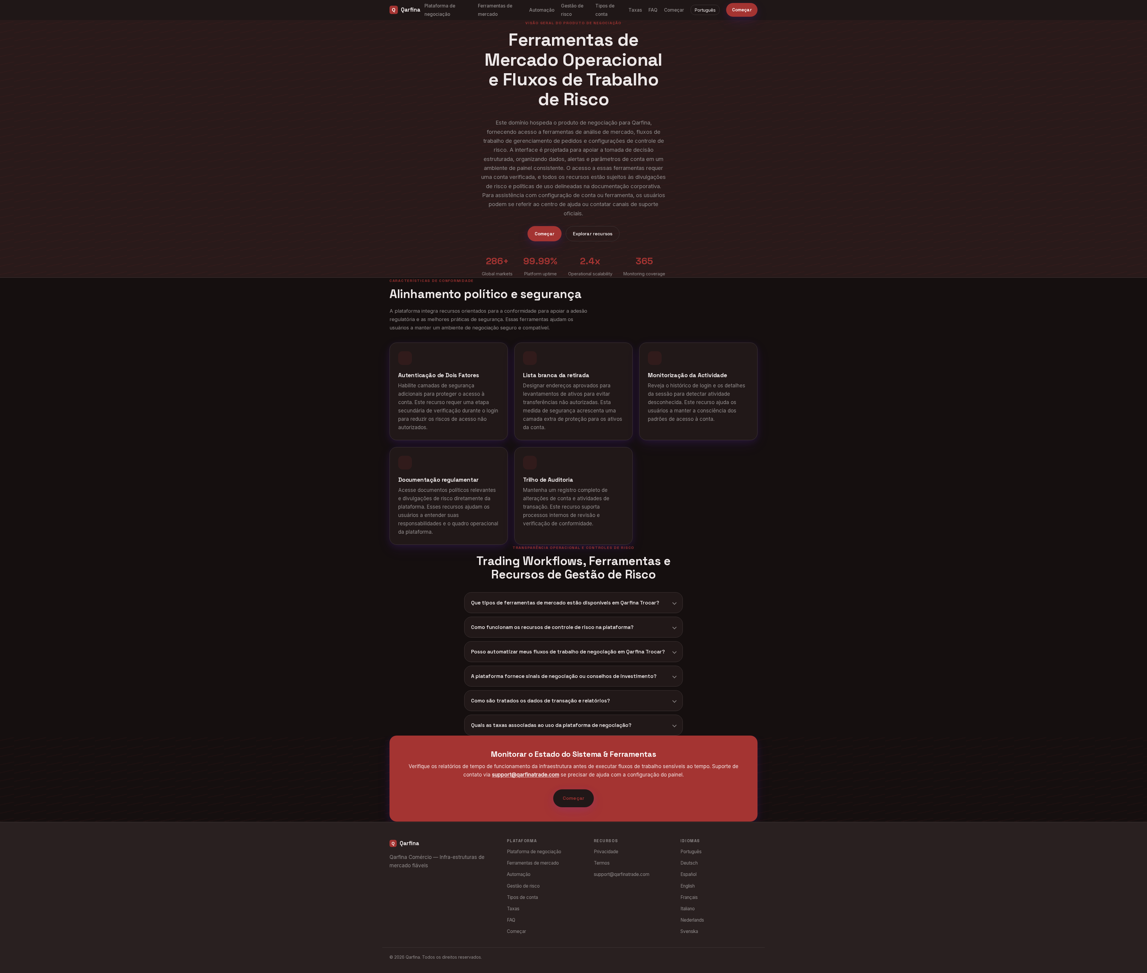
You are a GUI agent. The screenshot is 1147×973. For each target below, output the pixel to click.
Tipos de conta (522, 897)
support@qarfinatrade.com (525, 775)
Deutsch (689, 863)
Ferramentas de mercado (533, 863)
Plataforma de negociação (534, 851)
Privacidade (606, 851)
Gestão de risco (523, 886)
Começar (674, 10)
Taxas (635, 10)
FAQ (652, 10)
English (687, 886)
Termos (602, 863)
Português (705, 10)
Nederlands (692, 920)
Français (689, 897)
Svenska (689, 931)
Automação (541, 10)
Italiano (687, 908)
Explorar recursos (593, 234)
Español (688, 874)
